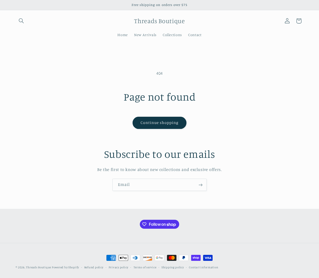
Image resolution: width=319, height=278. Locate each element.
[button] (21, 21)
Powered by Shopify (65, 267)
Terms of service (145, 267)
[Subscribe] (200, 185)
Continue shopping (160, 122)
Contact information (203, 267)
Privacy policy (118, 267)
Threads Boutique (39, 267)
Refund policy (94, 267)
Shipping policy (172, 267)
